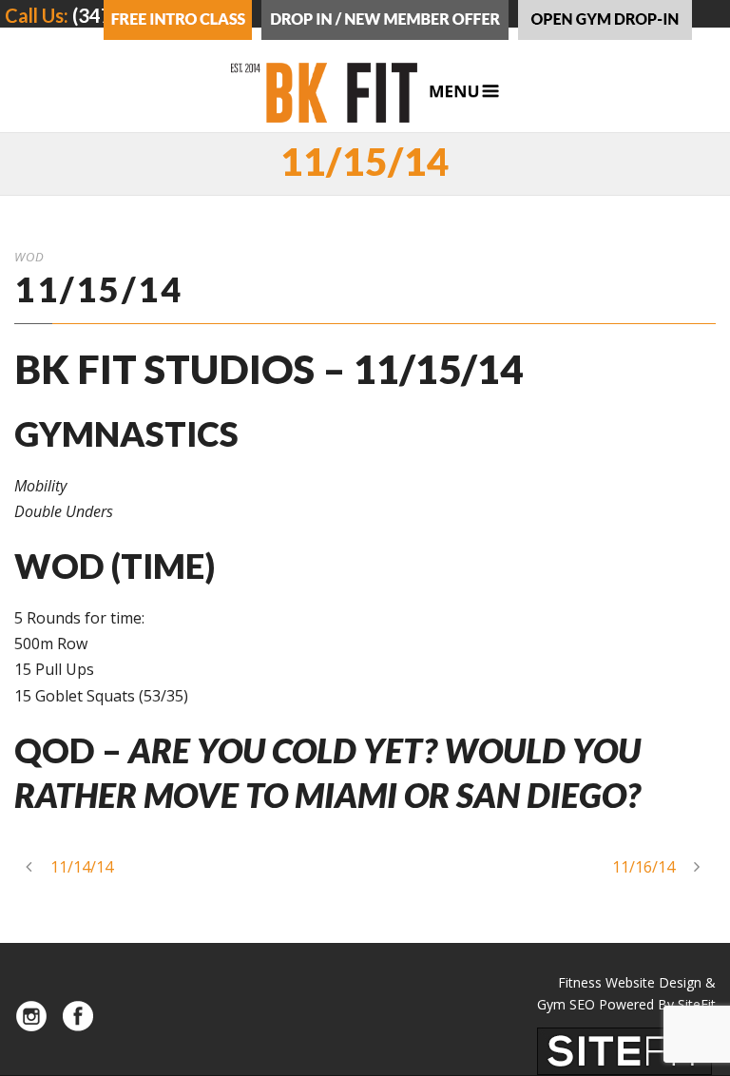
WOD (29, 256)
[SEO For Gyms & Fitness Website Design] (624, 1049)
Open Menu (464, 91)
